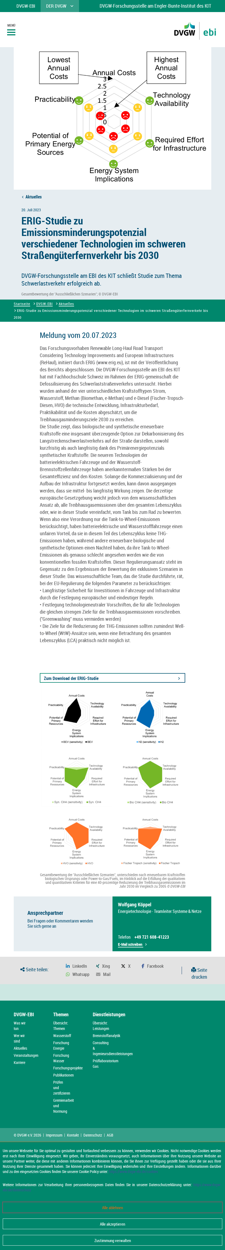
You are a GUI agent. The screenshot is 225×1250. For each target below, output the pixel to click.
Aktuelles (34, 197)
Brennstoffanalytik (106, 1035)
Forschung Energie (61, 1045)
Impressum (54, 1135)
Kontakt (73, 1135)
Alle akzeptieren (112, 1224)
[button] (76, 966)
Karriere (19, 1062)
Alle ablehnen (112, 1207)
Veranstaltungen (26, 1055)
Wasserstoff (62, 1035)
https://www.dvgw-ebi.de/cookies (133, 1171)
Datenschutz (92, 1135)
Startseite (22, 303)
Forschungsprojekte (68, 1067)
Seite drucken (199, 973)
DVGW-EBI (44, 303)
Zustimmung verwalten (112, 1240)
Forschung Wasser (61, 1058)
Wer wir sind (19, 1038)
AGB (110, 1135)
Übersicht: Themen (60, 1025)
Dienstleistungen (109, 1014)
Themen (61, 1014)
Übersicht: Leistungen (101, 1025)
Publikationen (63, 1075)
